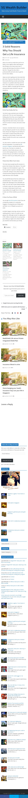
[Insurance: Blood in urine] (14, 349)
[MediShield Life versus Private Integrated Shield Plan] (14, 323)
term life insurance (13, 200)
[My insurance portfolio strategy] (7, 245)
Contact (12, 576)
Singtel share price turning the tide (13, 303)
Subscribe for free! (7, 460)
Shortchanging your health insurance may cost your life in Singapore (13, 390)
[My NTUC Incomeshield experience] (7, 263)
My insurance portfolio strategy (7, 249)
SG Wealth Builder (14, 7)
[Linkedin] (23, 796)
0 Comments (6, 60)
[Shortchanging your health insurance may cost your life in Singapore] (14, 373)
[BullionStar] (10, 472)
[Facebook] (4, 796)
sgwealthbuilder (14, 57)
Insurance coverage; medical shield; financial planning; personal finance (13, 42)
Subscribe (21, 295)
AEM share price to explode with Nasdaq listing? (13, 308)
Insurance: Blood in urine (11, 364)
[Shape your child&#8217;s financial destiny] (17, 245)
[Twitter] (14, 796)
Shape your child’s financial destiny (17, 249)
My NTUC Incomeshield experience (6, 268)
